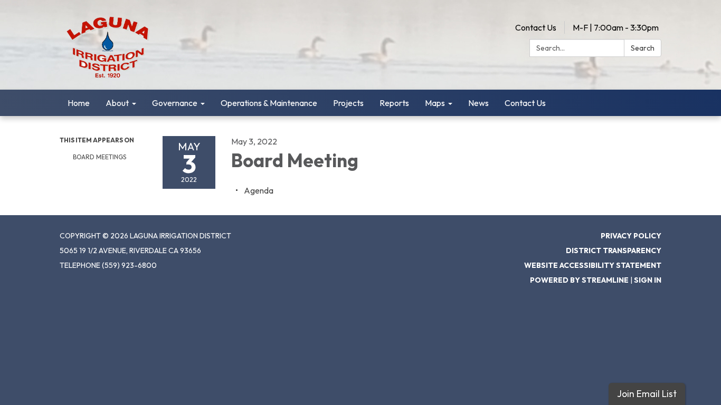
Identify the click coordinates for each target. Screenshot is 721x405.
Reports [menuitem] (394, 103)
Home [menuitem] (79, 103)
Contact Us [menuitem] (525, 103)
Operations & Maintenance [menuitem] (269, 103)
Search (642, 48)
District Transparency (613, 250)
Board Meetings (99, 157)
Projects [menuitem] (348, 103)
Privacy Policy (631, 235)
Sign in (647, 280)
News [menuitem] (478, 103)
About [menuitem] (117, 103)
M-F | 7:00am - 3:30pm (616, 27)
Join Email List (647, 394)
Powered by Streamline (579, 280)
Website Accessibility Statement (592, 265)
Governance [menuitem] (174, 103)
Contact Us (535, 27)
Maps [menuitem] (435, 103)
